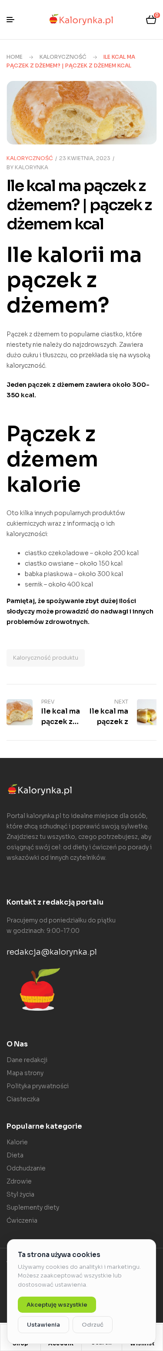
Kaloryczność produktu (45, 657)
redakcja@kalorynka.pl (52, 952)
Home (15, 57)
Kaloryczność (63, 57)
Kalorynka (31, 167)
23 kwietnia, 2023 (84, 158)
